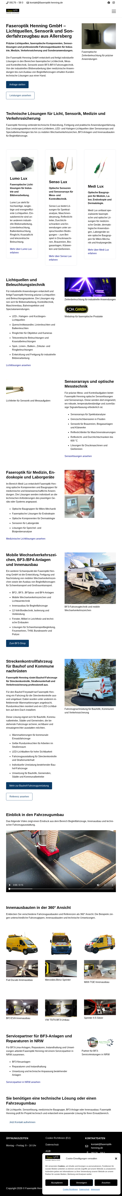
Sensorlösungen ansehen (78, 456)
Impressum (95, 1189)
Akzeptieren (57, 1182)
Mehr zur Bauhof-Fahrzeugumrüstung (29, 785)
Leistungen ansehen (20, 95)
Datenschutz (84, 1189)
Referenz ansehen (19, 796)
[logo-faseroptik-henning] (12, 11)
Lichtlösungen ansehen (18, 365)
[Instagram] (113, 2)
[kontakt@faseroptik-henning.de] (88, 1146)
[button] (116, 1158)
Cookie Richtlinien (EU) (58, 1138)
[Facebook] (108, 2)
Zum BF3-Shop (17, 643)
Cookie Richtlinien (70, 1189)
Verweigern (81, 1182)
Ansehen (106, 1182)
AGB (48, 1151)
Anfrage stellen (17, 84)
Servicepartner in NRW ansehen (23, 1082)
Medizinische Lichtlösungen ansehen (25, 538)
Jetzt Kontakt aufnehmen (22, 1122)
